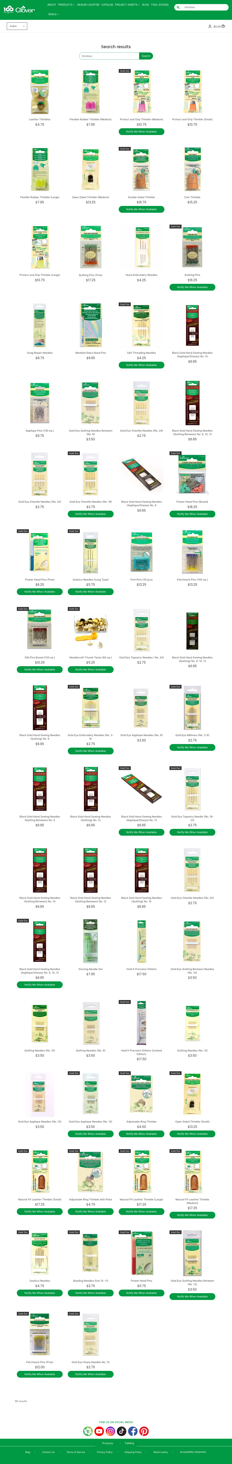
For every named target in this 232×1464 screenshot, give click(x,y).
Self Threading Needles (141, 352)
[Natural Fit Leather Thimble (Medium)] (192, 1172)
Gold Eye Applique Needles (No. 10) (39, 1121)
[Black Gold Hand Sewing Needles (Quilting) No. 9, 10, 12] (192, 630)
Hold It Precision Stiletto (142, 969)
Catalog (129, 1443)
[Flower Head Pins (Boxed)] (192, 474)
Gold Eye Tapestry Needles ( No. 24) (141, 657)
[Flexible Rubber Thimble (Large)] (40, 170)
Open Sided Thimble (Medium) (90, 197)
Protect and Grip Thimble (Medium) (141, 119)
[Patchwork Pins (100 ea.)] (192, 552)
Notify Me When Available (141, 131)
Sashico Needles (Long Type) (91, 579)
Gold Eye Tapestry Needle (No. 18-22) (192, 818)
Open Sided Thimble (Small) (192, 1121)
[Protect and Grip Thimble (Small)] (192, 92)
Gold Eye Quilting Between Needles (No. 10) (192, 970)
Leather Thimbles (39, 119)
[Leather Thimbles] (40, 92)
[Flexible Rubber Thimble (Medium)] (91, 92)
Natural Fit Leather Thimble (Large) (141, 1199)
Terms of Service (75, 1452)
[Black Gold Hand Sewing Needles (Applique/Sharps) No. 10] (192, 325)
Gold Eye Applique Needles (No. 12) (90, 1121)
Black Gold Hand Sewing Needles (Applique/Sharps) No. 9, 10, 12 (40, 970)
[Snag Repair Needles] (40, 325)
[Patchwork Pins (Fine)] (40, 1335)
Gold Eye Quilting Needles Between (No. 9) (90, 432)
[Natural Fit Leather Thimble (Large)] (142, 1172)
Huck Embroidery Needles (141, 275)
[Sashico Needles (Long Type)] (91, 552)
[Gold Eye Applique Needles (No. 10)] (40, 1094)
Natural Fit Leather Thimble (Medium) (192, 1201)
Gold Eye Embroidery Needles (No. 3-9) (90, 737)
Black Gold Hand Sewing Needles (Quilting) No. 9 (40, 737)
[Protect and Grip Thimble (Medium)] (142, 92)
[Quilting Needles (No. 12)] (192, 1023)
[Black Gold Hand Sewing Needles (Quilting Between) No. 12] (91, 870)
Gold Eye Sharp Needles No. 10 (91, 1362)
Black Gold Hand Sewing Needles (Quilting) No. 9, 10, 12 (192, 659)
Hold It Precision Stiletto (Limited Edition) (141, 1052)
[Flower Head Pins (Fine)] (40, 552)
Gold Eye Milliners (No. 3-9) (192, 735)
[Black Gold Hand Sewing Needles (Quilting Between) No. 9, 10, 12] (192, 403)
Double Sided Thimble (141, 197)
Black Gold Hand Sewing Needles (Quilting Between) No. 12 (90, 899)
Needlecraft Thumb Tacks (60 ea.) (90, 657)
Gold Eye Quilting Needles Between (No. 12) (192, 1282)
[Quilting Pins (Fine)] (91, 247)
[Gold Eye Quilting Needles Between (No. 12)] (192, 1253)
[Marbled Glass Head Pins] (91, 325)
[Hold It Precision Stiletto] (142, 942)
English (13, 26)
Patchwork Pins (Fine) (39, 1362)
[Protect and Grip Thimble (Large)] (40, 247)
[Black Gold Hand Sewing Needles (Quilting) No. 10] (142, 870)
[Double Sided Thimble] (142, 170)
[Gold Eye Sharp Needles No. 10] (91, 1335)
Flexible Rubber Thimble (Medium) (91, 119)
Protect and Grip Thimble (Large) (40, 275)
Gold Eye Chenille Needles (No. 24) (141, 430)
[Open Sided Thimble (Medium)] (91, 170)
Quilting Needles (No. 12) (192, 1050)
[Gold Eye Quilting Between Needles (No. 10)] (192, 942)
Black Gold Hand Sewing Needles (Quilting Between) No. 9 (40, 818)
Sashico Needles (40, 1280)
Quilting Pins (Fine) (90, 275)
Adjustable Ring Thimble (141, 1121)
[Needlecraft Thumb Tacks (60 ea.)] (91, 630)
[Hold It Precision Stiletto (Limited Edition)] (142, 1023)
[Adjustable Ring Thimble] (142, 1094)
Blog (27, 1452)
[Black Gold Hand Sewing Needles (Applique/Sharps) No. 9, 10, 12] (40, 942)
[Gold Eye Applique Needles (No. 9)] (142, 708)
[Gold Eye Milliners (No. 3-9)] (192, 708)
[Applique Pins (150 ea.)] (40, 403)
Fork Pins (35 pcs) (141, 579)
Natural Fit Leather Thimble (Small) (39, 1199)
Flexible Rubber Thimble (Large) (39, 197)
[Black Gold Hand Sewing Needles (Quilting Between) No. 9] (40, 789)
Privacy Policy (105, 1452)
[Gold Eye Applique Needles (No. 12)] (91, 1094)
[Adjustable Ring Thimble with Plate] (91, 1172)
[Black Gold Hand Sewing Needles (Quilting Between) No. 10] (40, 870)
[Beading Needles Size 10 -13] (91, 1253)
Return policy (161, 1452)
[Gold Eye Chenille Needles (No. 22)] (40, 474)
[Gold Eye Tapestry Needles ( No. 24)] (142, 630)
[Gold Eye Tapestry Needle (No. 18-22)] (192, 789)
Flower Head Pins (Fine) (40, 579)
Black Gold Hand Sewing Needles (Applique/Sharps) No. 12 (141, 818)
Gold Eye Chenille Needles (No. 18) (90, 501)
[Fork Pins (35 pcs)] (142, 552)
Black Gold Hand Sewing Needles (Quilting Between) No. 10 (40, 899)
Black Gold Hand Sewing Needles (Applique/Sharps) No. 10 (192, 354)
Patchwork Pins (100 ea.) (192, 579)
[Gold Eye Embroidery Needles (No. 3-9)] (91, 708)
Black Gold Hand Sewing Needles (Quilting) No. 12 (90, 818)
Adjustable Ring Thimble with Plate (90, 1199)
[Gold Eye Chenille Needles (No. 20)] (192, 870)
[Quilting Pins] (192, 247)
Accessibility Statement (193, 1451)
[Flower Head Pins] (142, 1253)
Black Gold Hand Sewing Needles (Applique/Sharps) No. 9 (141, 503)
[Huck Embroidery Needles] (142, 247)
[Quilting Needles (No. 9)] (91, 1023)
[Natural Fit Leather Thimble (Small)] (40, 1172)
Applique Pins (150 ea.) (40, 430)
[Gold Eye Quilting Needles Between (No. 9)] (91, 403)
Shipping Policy (133, 1452)
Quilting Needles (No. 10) (39, 1050)
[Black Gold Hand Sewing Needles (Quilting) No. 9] (40, 708)
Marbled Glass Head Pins (90, 352)
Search (146, 56)
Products (107, 1443)
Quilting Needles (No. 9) (90, 1050)
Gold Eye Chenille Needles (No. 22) (39, 501)
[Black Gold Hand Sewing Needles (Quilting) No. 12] (91, 789)
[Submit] (178, 7)
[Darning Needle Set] (91, 942)
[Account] (210, 26)
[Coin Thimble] (192, 170)
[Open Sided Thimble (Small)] (192, 1094)
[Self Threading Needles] (142, 325)
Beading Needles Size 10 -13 (90, 1280)
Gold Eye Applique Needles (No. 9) (141, 735)
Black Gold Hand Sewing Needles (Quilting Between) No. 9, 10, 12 (192, 432)
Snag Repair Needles (40, 352)
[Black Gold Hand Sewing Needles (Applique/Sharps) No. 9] (142, 474)
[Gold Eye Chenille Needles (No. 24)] (142, 403)
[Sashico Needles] (40, 1253)
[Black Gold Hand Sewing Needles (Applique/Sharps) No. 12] (142, 789)
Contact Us (48, 1452)
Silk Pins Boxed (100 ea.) (40, 657)
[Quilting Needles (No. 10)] (40, 1023)
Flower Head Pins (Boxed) (192, 501)
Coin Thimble (192, 197)
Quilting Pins (192, 275)
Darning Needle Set (91, 969)
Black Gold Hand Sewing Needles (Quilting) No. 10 (141, 899)
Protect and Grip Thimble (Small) (192, 119)
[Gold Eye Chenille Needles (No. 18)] (91, 474)
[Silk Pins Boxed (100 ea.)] (40, 630)
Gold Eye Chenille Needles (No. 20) (192, 897)
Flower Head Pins (141, 1280)
